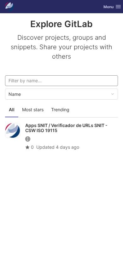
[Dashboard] (9, 7)
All (12, 109)
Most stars (33, 109)
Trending (60, 109)
